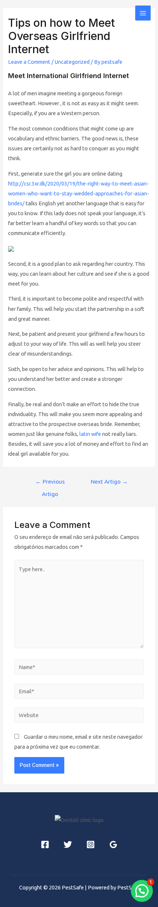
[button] (142, 891)
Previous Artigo (50, 483)
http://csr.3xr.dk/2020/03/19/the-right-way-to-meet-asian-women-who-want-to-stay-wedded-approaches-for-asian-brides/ (78, 193)
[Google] (113, 844)
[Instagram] (90, 844)
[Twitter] (68, 844)
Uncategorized (72, 62)
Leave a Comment (29, 62)
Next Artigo (109, 481)
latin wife (90, 434)
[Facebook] (45, 844)
